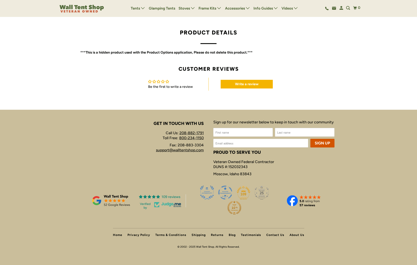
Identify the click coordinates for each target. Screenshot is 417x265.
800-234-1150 (191, 138)
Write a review (246, 84)
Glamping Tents (162, 8)
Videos (287, 8)
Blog (232, 235)
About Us (297, 235)
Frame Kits (208, 8)
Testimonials (251, 235)
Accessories (235, 8)
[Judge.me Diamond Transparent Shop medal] (225, 193)
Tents (136, 8)
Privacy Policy (138, 235)
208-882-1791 (191, 133)
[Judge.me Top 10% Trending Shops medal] (234, 208)
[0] (355, 8)
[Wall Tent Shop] (82, 8)
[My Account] (342, 8)
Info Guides (263, 8)
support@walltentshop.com (180, 150)
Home (117, 235)
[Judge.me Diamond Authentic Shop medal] (207, 193)
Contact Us (275, 235)
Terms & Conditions (170, 235)
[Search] (348, 8)
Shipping (199, 235)
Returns (217, 235)
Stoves (185, 8)
